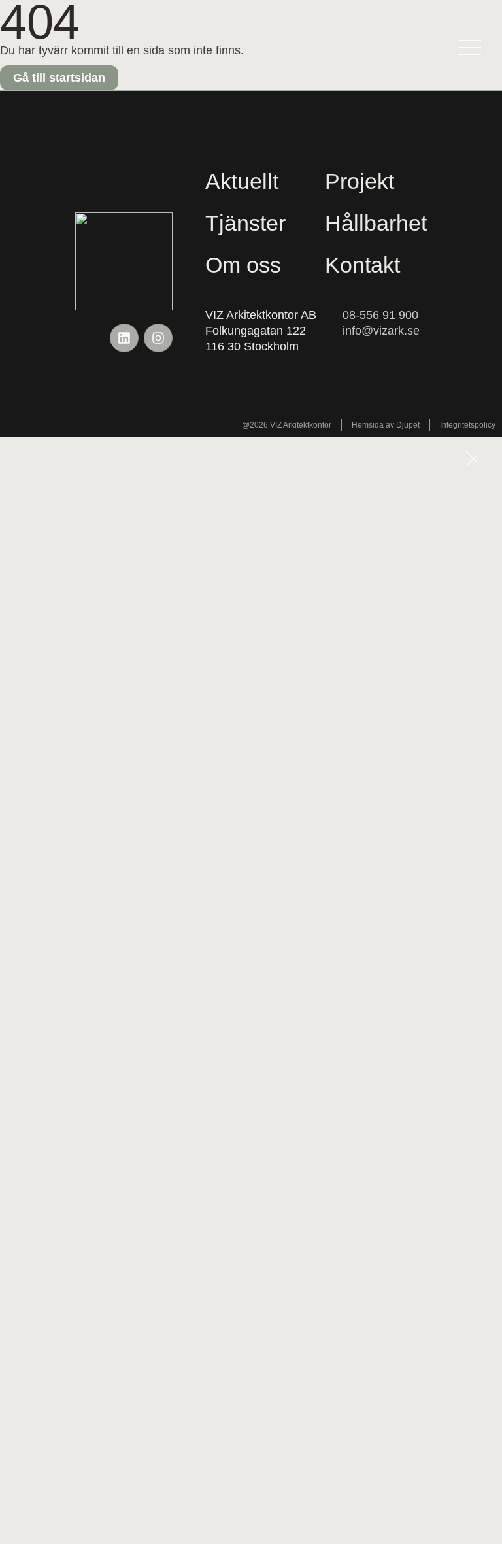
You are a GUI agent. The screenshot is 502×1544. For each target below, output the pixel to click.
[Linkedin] (124, 338)
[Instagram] (158, 338)
